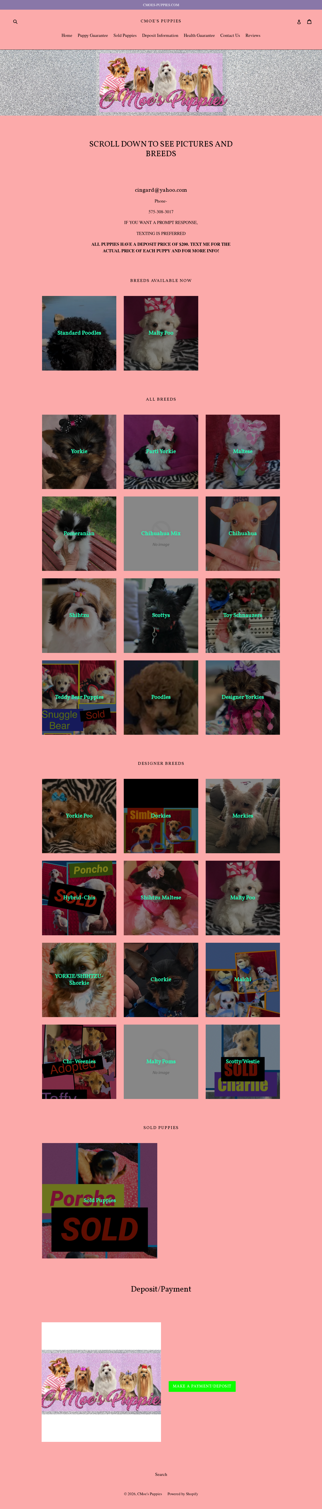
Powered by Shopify (183, 1493)
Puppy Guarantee (93, 35)
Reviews (253, 35)
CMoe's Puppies (161, 21)
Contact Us (230, 35)
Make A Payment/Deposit (202, 1386)
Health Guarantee (199, 35)
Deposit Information (160, 35)
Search (161, 1474)
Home (67, 35)
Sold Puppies (125, 35)
